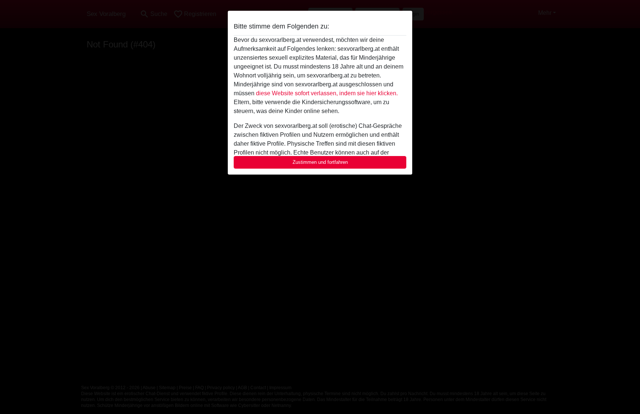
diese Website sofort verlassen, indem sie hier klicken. (327, 93)
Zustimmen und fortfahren (320, 162)
